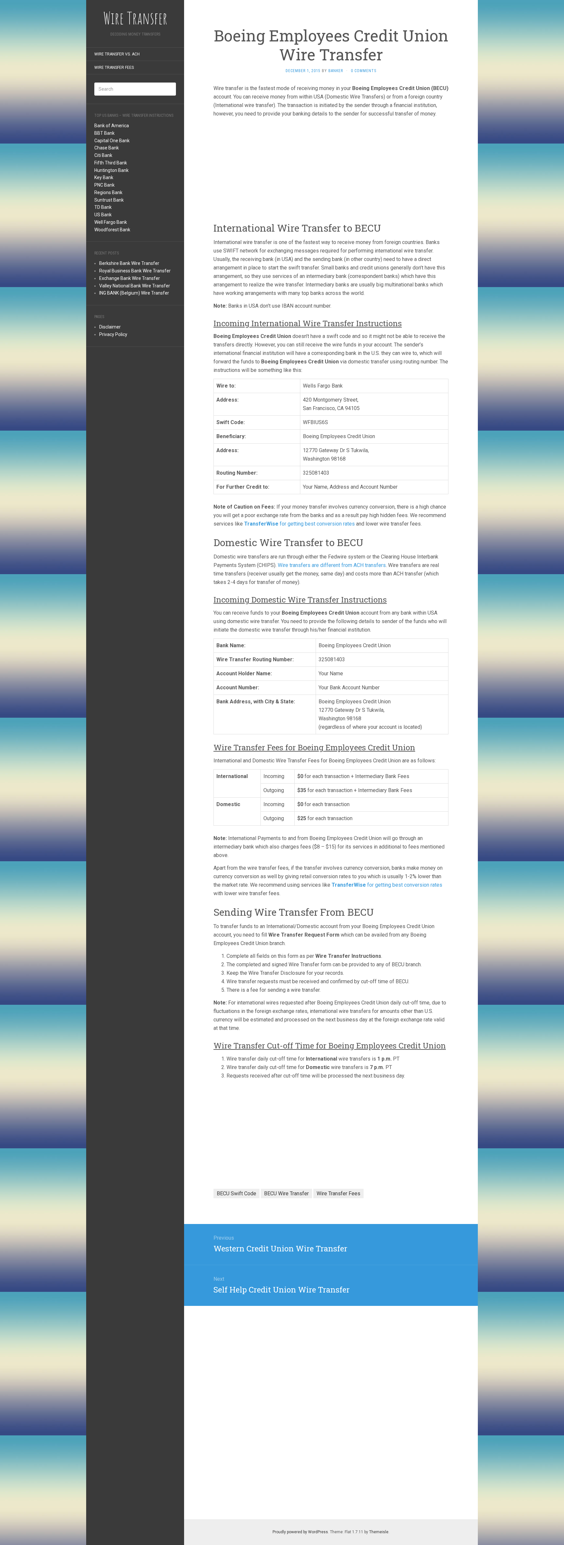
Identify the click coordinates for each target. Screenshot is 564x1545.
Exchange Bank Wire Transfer (129, 278)
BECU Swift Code (236, 1193)
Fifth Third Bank (110, 162)
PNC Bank (104, 185)
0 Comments (363, 71)
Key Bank (103, 177)
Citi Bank (103, 155)
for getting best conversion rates (299, 524)
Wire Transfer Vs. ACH (117, 54)
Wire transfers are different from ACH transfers (332, 565)
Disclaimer (110, 326)
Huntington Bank (111, 170)
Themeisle (378, 1532)
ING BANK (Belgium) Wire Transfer (134, 293)
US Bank (103, 214)
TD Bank (103, 207)
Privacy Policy (113, 334)
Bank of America (111, 125)
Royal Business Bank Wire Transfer (135, 270)
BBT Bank (104, 133)
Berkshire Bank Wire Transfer (129, 263)
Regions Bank (108, 192)
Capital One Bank (112, 140)
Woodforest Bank (112, 229)
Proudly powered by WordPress (300, 1532)
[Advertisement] (135, 453)
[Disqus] (331, 1415)
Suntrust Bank (109, 200)
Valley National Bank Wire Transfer (134, 285)
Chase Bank (106, 147)
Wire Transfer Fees (114, 67)
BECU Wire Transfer (286, 1193)
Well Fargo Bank (110, 222)
